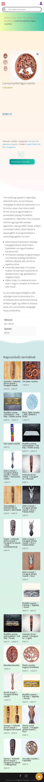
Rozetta (8, 21)
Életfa (34, 144)
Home (7, 18)
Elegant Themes (22, 780)
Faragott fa (11, 147)
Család (28, 144)
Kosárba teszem (20, 162)
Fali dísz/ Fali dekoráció (25, 18)
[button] (37, 54)
